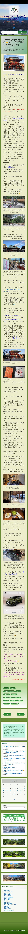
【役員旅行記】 (7, 890)
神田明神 (6, 700)
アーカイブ (5, 805)
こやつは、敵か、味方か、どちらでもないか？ (14, 755)
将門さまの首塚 (15, 703)
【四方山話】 (15, 50)
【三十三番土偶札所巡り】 (9, 910)
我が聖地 (6, 688)
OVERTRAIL (13, 700)
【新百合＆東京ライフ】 (16, 49)
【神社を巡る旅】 (7, 898)
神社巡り (20, 700)
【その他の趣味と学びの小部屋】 (10, 904)
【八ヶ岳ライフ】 (7, 893)
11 (7, 790)
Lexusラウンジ (17, 697)
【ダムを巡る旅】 (7, 900)
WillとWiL (18, 691)
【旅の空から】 (7, 902)
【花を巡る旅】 (7, 899)
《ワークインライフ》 (7, 49)
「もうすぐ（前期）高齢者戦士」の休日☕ (13, 773)
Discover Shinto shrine (9, 691)
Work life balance (8, 697)
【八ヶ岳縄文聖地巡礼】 (8, 897)
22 (20, 792)
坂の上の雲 (14, 694)
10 (3, 790)
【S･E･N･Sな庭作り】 (8, 895)
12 (10, 790)
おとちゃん (7, 703)
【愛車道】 (10, 50)
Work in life (7, 694)
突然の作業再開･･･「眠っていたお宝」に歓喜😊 (14, 770)
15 (20, 790)
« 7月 (14, 799)
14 (17, 790)
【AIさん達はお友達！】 (8, 903)
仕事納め (12, 688)
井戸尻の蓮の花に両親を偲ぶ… (10, 767)
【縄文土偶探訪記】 (8, 908)
